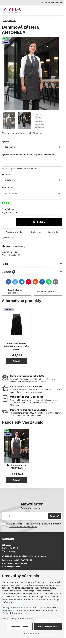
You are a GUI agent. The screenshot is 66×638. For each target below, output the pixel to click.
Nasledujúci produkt (46, 291)
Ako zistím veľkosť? (11, 255)
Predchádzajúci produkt (15, 291)
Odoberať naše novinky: (32, 508)
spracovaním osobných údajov (23, 526)
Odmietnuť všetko (19, 626)
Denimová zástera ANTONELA (16, 466)
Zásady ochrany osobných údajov (17, 618)
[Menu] (60, 10)
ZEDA (13, 237)
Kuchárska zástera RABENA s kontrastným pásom (16, 346)
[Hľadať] (45, 10)
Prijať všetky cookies (47, 626)
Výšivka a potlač (9, 251)
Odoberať (54, 516)
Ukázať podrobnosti (32, 633)
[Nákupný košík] (52, 10)
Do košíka (39, 222)
